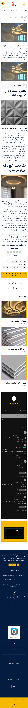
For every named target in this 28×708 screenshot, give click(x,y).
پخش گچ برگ (21, 201)
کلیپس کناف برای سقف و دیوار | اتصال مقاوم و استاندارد (13, 581)
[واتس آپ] (15, 565)
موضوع (14, 657)
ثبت (14, 686)
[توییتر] (18, 565)
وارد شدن (4, 410)
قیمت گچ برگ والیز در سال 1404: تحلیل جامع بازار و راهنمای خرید (13, 585)
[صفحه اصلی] (26, 11)
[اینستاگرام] (10, 565)
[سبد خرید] (3, 3)
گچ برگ (19, 45)
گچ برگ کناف (13, 128)
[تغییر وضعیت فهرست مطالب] (23, 85)
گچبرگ (23, 351)
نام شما (14, 643)
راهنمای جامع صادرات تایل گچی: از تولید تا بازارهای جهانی (13, 577)
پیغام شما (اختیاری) (14, 664)
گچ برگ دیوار (12, 267)
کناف (18, 52)
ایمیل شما (14, 650)
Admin (21, 261)
